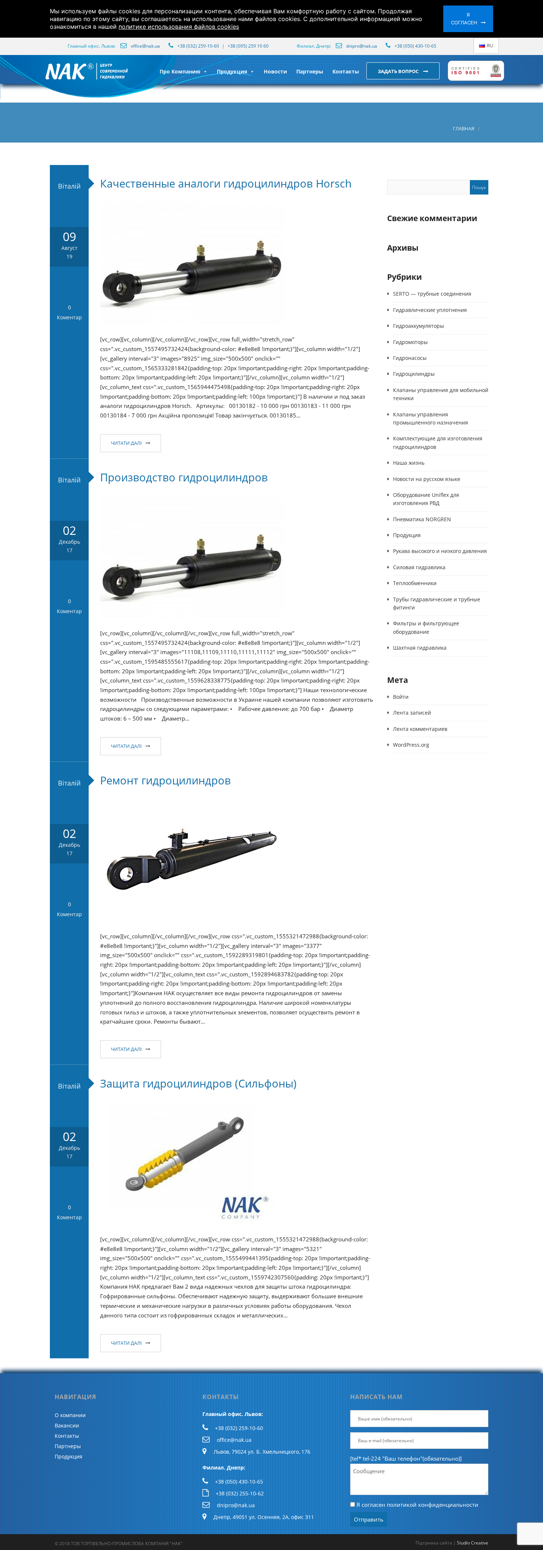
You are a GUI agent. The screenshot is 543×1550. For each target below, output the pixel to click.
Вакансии (67, 1425)
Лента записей (412, 712)
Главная (463, 129)
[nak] (43, 77)
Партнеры (309, 71)
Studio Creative (472, 1543)
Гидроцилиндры (414, 373)
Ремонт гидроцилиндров (165, 780)
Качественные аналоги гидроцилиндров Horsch (226, 183)
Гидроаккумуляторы (418, 325)
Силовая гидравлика (419, 567)
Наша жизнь (408, 462)
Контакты (345, 71)
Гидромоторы (410, 342)
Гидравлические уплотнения (430, 309)
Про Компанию (180, 71)
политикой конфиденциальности (432, 1504)
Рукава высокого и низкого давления (440, 550)
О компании (70, 1415)
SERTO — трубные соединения (432, 293)
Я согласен (464, 18)
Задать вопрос (399, 71)
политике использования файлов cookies (179, 26)
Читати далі (126, 443)
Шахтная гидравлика (420, 647)
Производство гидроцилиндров (184, 477)
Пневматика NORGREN (422, 519)
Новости (275, 71)
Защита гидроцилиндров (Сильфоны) (198, 1083)
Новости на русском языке (426, 478)
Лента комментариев (420, 728)
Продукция (232, 71)
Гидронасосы (410, 357)
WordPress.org (411, 744)
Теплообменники (415, 583)
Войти (401, 696)
